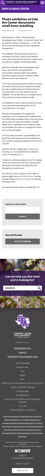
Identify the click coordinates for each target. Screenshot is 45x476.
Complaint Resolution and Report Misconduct (18, 423)
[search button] (39, 288)
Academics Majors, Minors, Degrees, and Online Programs (22, 446)
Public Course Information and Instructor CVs (22, 383)
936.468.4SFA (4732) (22, 348)
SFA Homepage (22, 363)
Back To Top (22, 470)
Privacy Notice (37, 433)
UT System (38, 423)
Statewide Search (18, 426)
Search (22, 216)
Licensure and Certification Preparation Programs (22, 400)
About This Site (22, 463)
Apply (22, 375)
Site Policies (22, 436)
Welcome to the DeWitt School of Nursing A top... (22, 442)
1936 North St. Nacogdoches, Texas (22, 356)
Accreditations (22, 395)
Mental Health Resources (12, 420)
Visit (22, 371)
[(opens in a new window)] (16, 451)
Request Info (22, 367)
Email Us (22, 352)
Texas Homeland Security (33, 426)
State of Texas (6, 426)
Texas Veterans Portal (11, 430)
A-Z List (22, 405)
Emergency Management (31, 420)
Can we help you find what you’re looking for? (22, 278)
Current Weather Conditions (22, 409)
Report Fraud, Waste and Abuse (30, 430)
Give (22, 379)
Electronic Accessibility (11, 416)
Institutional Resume (24, 433)
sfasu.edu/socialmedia (22, 458)
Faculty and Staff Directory (22, 387)
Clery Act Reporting (9, 433)
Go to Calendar (22, 241)
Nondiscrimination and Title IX (30, 416)
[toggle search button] (3, 2)
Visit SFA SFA (23, 444)
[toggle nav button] (42, 2)
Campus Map (22, 391)
